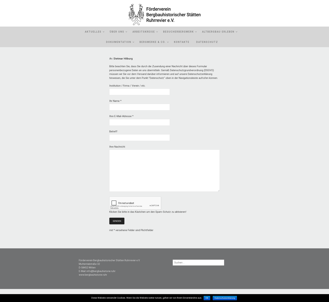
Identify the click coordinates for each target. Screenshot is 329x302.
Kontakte (181, 42)
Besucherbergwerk (178, 31)
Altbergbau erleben (218, 31)
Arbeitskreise (143, 31)
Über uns (117, 31)
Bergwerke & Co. (152, 42)
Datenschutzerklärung (225, 298)
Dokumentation (118, 42)
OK (206, 298)
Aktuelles (93, 31)
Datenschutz (207, 42)
